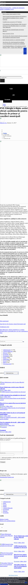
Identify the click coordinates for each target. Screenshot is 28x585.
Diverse (5, 353)
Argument (3, 430)
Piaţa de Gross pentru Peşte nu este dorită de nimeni (20, 556)
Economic (7, 99)
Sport (4, 362)
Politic (4, 105)
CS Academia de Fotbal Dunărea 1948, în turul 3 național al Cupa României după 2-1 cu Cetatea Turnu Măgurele (14, 26)
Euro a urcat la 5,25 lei (8, 33)
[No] (8, 584)
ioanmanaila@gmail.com (7, 477)
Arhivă (2, 373)
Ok (26, 582)
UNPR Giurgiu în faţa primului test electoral (13, 395)
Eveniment (6, 356)
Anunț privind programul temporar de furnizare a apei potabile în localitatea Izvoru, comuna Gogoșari (15, 18)
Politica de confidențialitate (7, 521)
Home (4, 104)
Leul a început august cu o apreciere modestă (14, 39)
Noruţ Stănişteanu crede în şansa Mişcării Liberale (21, 537)
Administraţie (7, 350)
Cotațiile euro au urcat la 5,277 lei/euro (12, 22)
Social (5, 361)
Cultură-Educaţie (8, 351)
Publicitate (6, 359)
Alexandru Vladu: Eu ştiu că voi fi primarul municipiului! (20, 566)
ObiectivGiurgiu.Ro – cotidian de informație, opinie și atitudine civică (12, 8)
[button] (14, 85)
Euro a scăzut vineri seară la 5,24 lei (11, 14)
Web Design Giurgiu (13, 575)
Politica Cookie (4, 519)
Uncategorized (7, 364)
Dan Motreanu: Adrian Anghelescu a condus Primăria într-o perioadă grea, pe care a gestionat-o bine (14, 330)
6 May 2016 (7, 390)
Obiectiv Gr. (3, 123)
